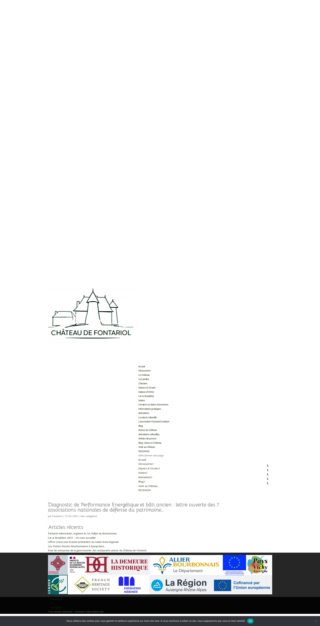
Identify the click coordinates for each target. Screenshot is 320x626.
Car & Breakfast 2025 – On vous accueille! (72, 537)
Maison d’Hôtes (146, 391)
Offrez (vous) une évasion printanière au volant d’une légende (83, 541)
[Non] (316, 621)
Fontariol (57, 516)
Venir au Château (146, 446)
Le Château (144, 374)
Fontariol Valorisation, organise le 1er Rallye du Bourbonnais (82, 533)
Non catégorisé (88, 516)
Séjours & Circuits (147, 387)
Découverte (144, 370)
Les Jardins (143, 379)
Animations (143, 413)
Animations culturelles (149, 434)
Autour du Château (147, 430)
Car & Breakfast (146, 396)
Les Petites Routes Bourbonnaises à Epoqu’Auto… (77, 546)
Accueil (141, 366)
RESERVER (143, 451)
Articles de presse (147, 438)
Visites (141, 400)
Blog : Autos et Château (149, 442)
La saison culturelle (147, 417)
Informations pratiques (150, 408)
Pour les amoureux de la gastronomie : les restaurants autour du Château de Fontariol (97, 550)
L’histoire (142, 383)
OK (250, 621)
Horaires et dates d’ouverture (153, 404)
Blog (140, 425)
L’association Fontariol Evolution (153, 421)
